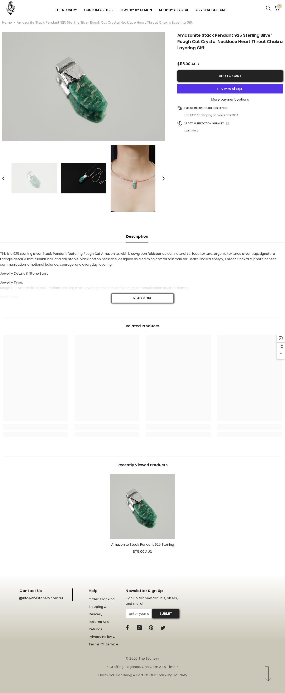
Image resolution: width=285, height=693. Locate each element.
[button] (3, 178)
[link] (35, 427)
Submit (166, 613)
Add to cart (230, 75)
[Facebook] (127, 627)
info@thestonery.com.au (42, 598)
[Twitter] (163, 627)
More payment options (230, 99)
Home (7, 22)
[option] (83, 86)
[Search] (268, 8)
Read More (142, 298)
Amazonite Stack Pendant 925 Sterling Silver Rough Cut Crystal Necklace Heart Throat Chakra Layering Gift (142, 544)
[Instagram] (139, 627)
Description (137, 236)
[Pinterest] (151, 627)
